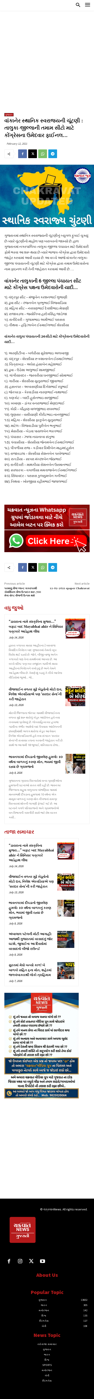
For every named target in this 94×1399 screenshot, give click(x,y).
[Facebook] (22, 153)
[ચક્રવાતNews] (23, 1231)
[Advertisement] (47, 64)
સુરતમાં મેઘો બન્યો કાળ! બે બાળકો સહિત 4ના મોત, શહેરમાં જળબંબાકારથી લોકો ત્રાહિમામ (30, 970)
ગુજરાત (9, 114)
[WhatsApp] (42, 153)
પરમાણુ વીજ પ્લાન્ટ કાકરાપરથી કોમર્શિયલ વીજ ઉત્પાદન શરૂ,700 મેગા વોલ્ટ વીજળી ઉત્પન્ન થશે (22, 592)
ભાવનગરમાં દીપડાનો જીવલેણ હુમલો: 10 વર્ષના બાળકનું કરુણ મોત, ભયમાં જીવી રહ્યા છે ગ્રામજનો (36, 762)
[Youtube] (42, 1261)
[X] (32, 153)
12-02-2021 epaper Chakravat (70, 588)
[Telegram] (52, 153)
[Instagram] (20, 1261)
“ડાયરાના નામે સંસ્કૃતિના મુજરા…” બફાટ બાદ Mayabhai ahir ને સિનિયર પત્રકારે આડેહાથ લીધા (36, 627)
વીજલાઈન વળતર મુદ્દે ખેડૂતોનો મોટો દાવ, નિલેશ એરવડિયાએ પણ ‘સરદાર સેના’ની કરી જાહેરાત (35, 694)
